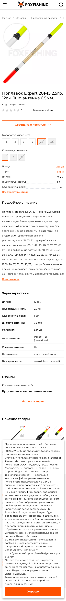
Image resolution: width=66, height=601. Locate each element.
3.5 (52, 141)
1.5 (6, 141)
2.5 (41, 141)
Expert (60, 166)
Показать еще (10, 279)
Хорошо (33, 591)
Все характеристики (15, 192)
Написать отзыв (33, 401)
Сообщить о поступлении (33, 124)
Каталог (4, 5)
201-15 (60, 172)
